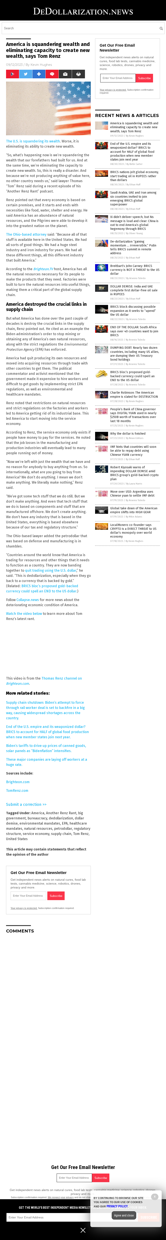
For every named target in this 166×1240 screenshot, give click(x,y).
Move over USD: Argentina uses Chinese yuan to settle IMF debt (132, 493)
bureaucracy (37, 818)
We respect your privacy (61, 1197)
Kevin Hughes (41, 65)
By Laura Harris (134, 483)
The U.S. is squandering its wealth (33, 141)
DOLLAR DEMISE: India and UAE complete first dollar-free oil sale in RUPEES (134, 290)
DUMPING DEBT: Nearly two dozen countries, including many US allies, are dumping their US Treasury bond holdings (134, 353)
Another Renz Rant (61, 813)
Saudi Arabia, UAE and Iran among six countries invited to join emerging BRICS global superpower (133, 198)
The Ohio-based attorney (26, 234)
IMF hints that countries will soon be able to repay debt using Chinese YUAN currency (133, 450)
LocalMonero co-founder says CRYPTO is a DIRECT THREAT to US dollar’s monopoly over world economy (133, 531)
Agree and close (124, 1215)
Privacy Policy (117, 1206)
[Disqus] (48, 991)
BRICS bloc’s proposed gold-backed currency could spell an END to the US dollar (132, 376)
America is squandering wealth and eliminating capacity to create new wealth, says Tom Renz (134, 127)
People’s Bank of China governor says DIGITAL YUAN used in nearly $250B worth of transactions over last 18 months (133, 415)
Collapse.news (27, 600)
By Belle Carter (134, 164)
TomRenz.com (17, 791)
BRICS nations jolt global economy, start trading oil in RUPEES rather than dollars (134, 176)
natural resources (38, 829)
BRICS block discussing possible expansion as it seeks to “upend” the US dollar (133, 310)
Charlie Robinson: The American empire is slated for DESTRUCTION (134, 394)
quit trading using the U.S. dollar (50, 570)
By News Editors (134, 438)
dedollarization (61, 818)
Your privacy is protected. (24, 908)
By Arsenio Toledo (136, 278)
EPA (65, 823)
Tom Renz (81, 834)
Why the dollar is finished (127, 433)
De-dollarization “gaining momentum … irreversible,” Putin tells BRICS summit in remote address (133, 247)
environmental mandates (39, 823)
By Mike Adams (134, 516)
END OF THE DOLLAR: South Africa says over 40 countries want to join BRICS (134, 331)
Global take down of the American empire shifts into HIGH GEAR (133, 510)
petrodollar (63, 829)
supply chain (61, 834)
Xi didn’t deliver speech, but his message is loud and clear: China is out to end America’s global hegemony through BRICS (134, 223)
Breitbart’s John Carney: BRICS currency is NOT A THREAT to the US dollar (135, 270)
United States (17, 839)
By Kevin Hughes (135, 135)
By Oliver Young (134, 233)
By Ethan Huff (133, 184)
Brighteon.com (18, 782)
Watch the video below (24, 614)
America (37, 813)
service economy (36, 834)
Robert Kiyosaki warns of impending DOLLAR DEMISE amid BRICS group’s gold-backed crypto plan (134, 473)
